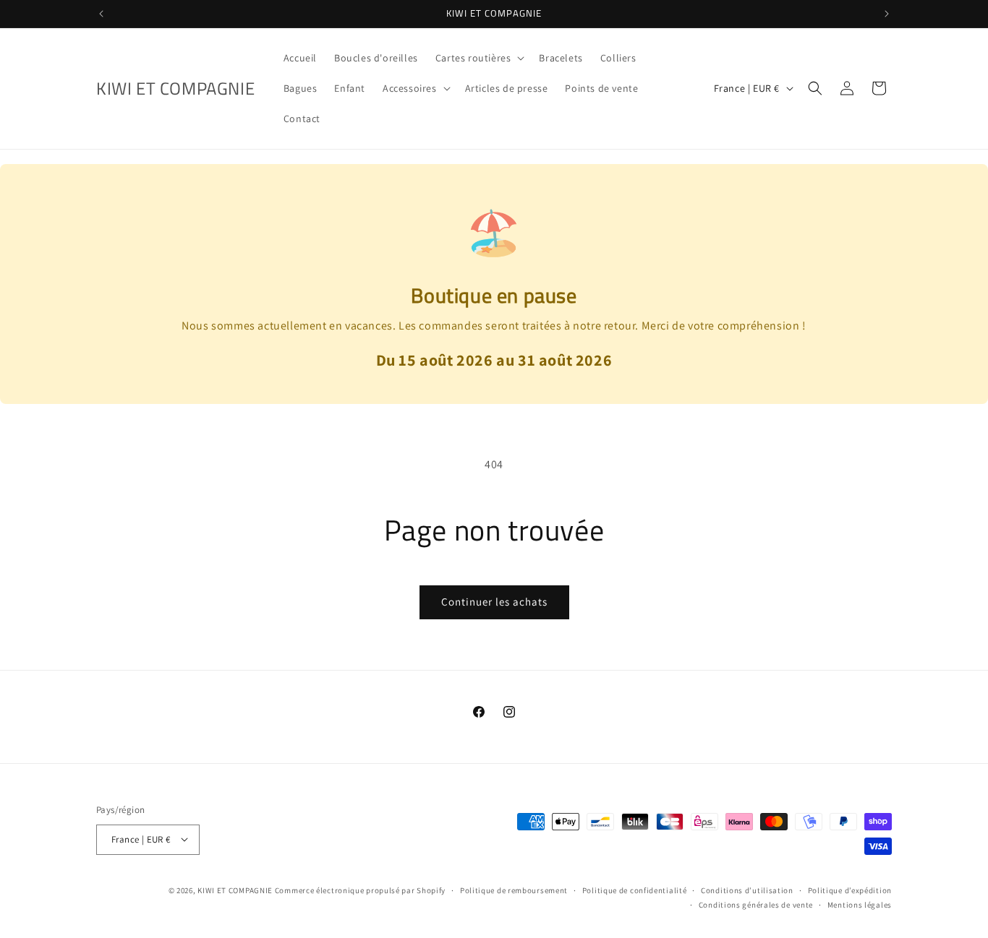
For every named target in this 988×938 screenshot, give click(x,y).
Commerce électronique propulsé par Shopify (360, 890)
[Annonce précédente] (101, 13)
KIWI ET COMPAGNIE (235, 890)
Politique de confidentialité (634, 890)
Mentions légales (859, 904)
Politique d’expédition (850, 890)
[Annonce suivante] (887, 13)
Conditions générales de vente (756, 904)
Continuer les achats (494, 601)
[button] (479, 58)
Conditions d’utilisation (747, 890)
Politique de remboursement (514, 890)
